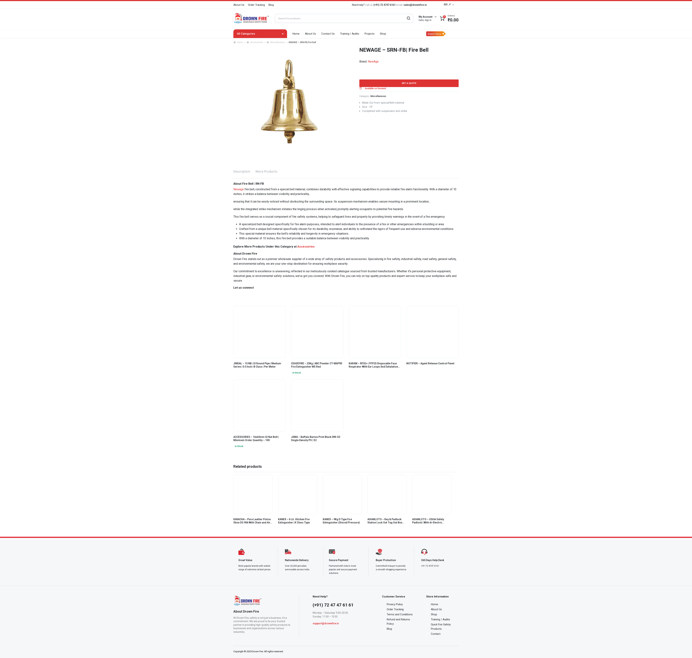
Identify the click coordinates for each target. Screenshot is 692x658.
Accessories (256, 42)
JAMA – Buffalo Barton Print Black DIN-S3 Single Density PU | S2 (315, 438)
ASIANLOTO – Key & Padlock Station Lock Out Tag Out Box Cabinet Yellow (384, 521)
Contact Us (328, 33)
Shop (383, 33)
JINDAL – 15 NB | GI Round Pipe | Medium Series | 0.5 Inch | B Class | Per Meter (257, 365)
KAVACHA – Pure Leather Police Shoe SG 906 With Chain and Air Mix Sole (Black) (252, 521)
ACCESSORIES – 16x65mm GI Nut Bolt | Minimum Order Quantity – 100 (256, 438)
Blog (271, 4)
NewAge (373, 61)
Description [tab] (241, 171)
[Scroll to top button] (683, 649)
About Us (238, 4)
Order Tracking (256, 4)
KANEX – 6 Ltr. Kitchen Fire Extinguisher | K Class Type (294, 521)
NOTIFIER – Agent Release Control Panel (430, 363)
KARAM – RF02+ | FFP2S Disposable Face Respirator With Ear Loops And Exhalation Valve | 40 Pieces (373, 365)
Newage (238, 189)
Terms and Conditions (400, 614)
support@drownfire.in (326, 623)
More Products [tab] (267, 171)
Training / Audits (349, 33)
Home (296, 33)
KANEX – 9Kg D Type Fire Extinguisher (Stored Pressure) (341, 521)
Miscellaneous (277, 42)
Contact (435, 633)
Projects (369, 33)
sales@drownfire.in (415, 4)
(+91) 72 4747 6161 (384, 4)
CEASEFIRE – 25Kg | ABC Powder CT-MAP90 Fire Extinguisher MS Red (316, 365)
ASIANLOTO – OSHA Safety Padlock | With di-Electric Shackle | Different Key (428, 521)
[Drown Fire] (251, 18)
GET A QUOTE (409, 83)
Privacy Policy (395, 604)
